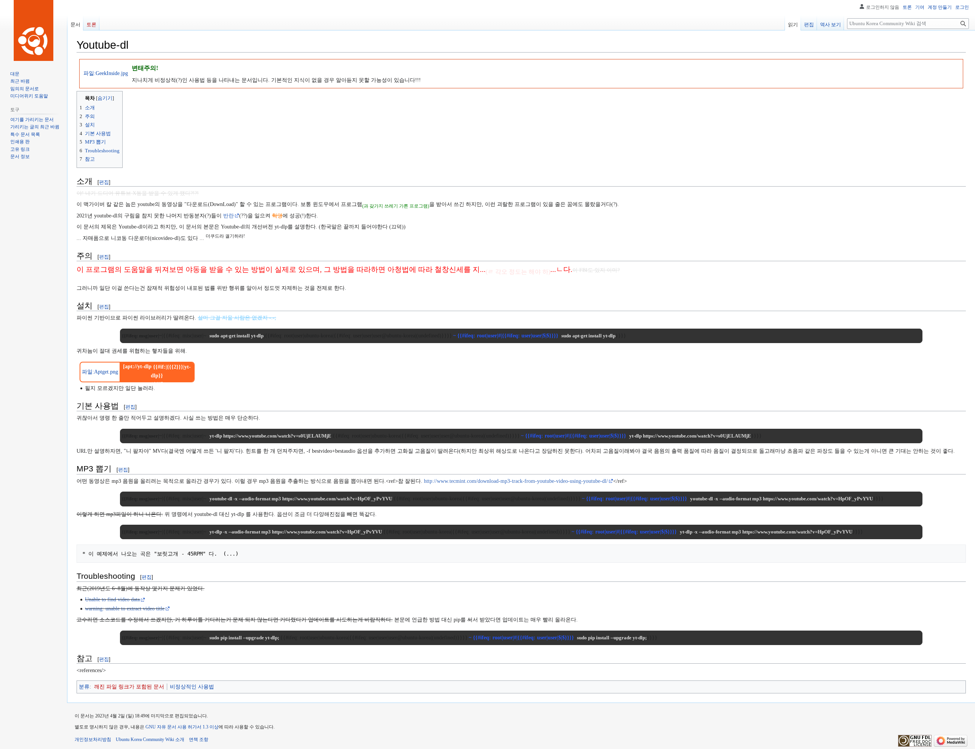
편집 (104, 182)
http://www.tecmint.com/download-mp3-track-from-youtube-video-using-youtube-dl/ (516, 481)
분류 (84, 687)
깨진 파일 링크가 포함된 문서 (129, 687)
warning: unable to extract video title (125, 609)
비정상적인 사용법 (192, 687)
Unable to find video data (112, 599)
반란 (228, 216)
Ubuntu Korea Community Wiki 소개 (150, 739)
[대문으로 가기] (33, 30)
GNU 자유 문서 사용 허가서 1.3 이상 (182, 727)
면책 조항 (198, 739)
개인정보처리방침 (93, 739)
